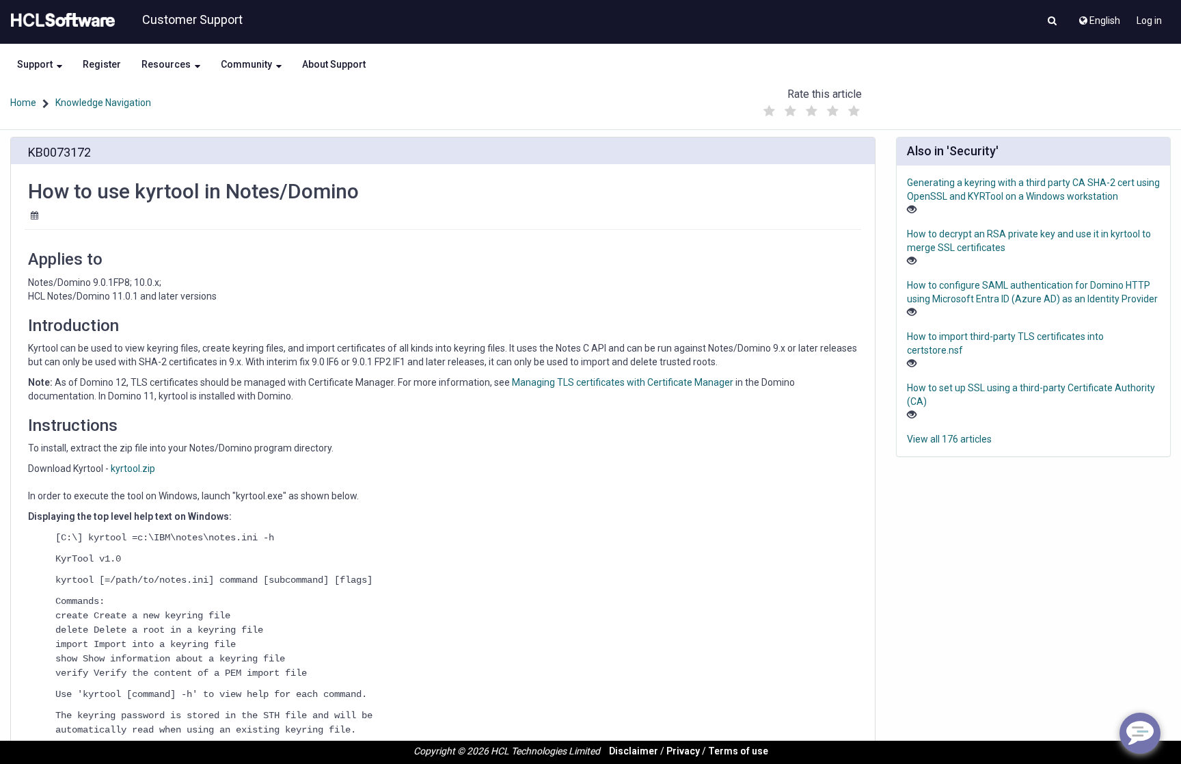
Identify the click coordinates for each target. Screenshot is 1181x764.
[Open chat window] (1139, 733)
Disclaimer (633, 751)
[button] (1052, 22)
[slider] (811, 108)
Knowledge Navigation (103, 102)
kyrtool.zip (133, 468)
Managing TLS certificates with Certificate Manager (622, 382)
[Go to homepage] (60, 20)
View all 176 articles (949, 439)
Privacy (683, 751)
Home (23, 102)
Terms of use (738, 751)
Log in (1149, 20)
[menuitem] (1098, 17)
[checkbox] (769, 111)
